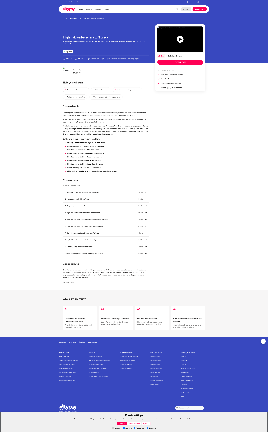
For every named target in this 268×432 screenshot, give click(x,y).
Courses (72, 342)
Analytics (128, 428)
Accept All (122, 423)
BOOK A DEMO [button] (200, 9)
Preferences (140, 428)
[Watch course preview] (180, 39)
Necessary (117, 428)
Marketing (152, 428)
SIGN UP (186, 9)
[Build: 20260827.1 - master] (68, 9)
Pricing (107, 9)
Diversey (73, 18)
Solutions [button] (89, 9)
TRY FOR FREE (180, 62)
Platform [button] (80, 9)
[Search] (177, 9)
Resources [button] (98, 9)
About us (62, 342)
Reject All (146, 423)
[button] (190, 2)
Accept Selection (134, 423)
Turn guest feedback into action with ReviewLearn (75, 2)
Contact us (92, 342)
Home (65, 18)
